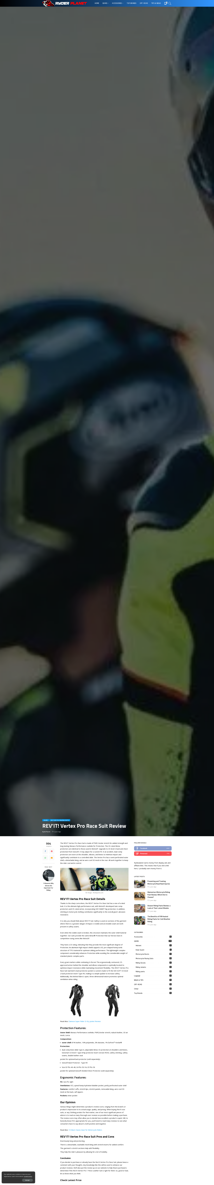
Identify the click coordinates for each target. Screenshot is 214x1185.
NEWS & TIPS (138, 980)
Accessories (138, 937)
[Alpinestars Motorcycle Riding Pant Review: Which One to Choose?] (139, 896)
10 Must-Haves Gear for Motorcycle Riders (85, 1130)
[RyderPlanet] (64, 3)
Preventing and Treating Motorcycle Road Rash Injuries (158, 882)
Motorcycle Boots (142, 954)
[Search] (170, 3)
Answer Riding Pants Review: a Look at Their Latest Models (158, 907)
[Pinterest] (51, 851)
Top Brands (138, 993)
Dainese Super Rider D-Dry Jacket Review (85, 1021)
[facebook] (153, 848)
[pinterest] (153, 853)
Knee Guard (140, 950)
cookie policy (28, 1176)
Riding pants (140, 972)
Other (136, 989)
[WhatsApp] (45, 857)
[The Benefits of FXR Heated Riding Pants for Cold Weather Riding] (139, 920)
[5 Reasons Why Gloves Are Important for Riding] (48, 875)
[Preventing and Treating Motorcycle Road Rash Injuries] (139, 884)
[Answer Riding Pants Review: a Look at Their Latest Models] (139, 908)
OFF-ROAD (138, 984)
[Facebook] (45, 851)
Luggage (137, 976)
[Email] (51, 857)
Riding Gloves (141, 963)
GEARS (46, 820)
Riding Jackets (141, 967)
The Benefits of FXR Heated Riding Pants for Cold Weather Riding (158, 919)
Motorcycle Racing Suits (60, 820)
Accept (27, 1180)
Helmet (138, 946)
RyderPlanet (46, 831)
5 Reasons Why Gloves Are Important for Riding (48, 886)
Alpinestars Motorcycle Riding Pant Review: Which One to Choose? (158, 894)
